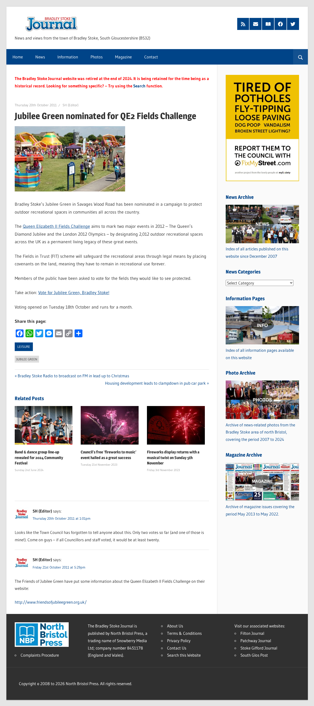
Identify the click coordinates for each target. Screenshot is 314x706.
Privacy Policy (179, 640)
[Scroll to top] (306, 698)
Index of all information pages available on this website (260, 354)
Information (67, 56)
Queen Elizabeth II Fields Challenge (56, 226)
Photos (97, 56)
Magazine (123, 56)
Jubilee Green (26, 359)
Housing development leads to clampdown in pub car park (155, 383)
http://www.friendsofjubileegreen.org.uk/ (51, 602)
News (40, 56)
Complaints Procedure (40, 655)
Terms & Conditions (184, 633)
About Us (175, 625)
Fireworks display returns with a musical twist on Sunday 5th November (173, 457)
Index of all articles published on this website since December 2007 (257, 252)
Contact (151, 56)
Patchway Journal (255, 640)
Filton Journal (252, 633)
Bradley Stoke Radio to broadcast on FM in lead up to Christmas (73, 375)
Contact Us (176, 648)
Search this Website (184, 655)
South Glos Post (254, 655)
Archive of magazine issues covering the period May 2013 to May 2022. (260, 510)
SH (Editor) (70, 105)
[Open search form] (300, 57)
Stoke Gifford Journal (258, 648)
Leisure (23, 346)
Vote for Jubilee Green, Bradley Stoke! (73, 292)
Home (18, 56)
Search (139, 85)
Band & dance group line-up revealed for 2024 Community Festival (39, 457)
